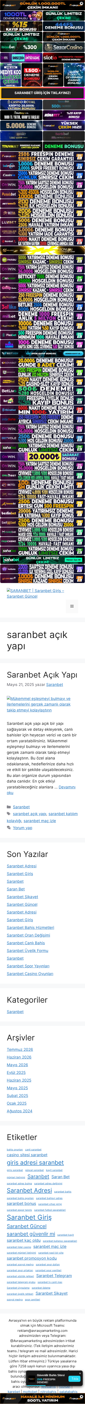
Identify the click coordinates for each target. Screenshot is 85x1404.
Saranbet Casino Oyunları (30, 973)
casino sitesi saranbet (27, 1154)
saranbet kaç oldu (24, 1240)
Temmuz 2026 (20, 1049)
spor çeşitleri (32, 1299)
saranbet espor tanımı (19, 1210)
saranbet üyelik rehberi (20, 1293)
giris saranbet (15, 1170)
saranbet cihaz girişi (50, 1204)
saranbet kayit (65, 1234)
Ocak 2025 (17, 1103)
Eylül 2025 (16, 1072)
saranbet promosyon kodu (32, 1258)
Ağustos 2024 (19, 1111)
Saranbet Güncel (22, 904)
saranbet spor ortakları (20, 1270)
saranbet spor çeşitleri (48, 1270)
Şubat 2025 (17, 1095)
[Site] (42, 156)
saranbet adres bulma (19, 1183)
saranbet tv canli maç (50, 1282)
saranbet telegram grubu (21, 1282)
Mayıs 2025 (17, 1088)
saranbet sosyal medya (20, 1264)
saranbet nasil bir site (50, 1252)
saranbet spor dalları (48, 1264)
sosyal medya (15, 1299)
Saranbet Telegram (54, 1275)
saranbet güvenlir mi (31, 1234)
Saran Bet (16, 889)
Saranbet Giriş (20, 873)
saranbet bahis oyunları (20, 1198)
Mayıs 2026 (17, 1065)
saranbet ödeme (41, 1287)
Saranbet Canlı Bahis (26, 943)
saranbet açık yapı (29, 813)
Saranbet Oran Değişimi (28, 935)
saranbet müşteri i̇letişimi (21, 1252)
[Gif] (42, 250)
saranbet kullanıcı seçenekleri (60, 1241)
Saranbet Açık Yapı (42, 674)
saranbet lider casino (19, 1247)
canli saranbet (33, 1149)
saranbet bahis (62, 1191)
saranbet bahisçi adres (49, 1198)
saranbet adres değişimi (48, 1183)
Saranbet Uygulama (18, 1287)
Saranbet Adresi (21, 866)
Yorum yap (22, 828)
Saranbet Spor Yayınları (28, 966)
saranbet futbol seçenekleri (50, 1210)
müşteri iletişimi (16, 1177)
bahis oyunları (15, 1149)
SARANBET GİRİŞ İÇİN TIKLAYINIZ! (43, 93)
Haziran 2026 (19, 1057)
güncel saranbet (34, 1170)
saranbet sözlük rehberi (20, 1276)
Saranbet (21, 807)
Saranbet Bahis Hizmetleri (30, 927)
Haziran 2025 (19, 1080)
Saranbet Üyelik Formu (27, 950)
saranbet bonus (21, 1203)
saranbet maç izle (40, 821)
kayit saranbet (54, 1170)
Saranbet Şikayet (22, 897)
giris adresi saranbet (35, 1162)
